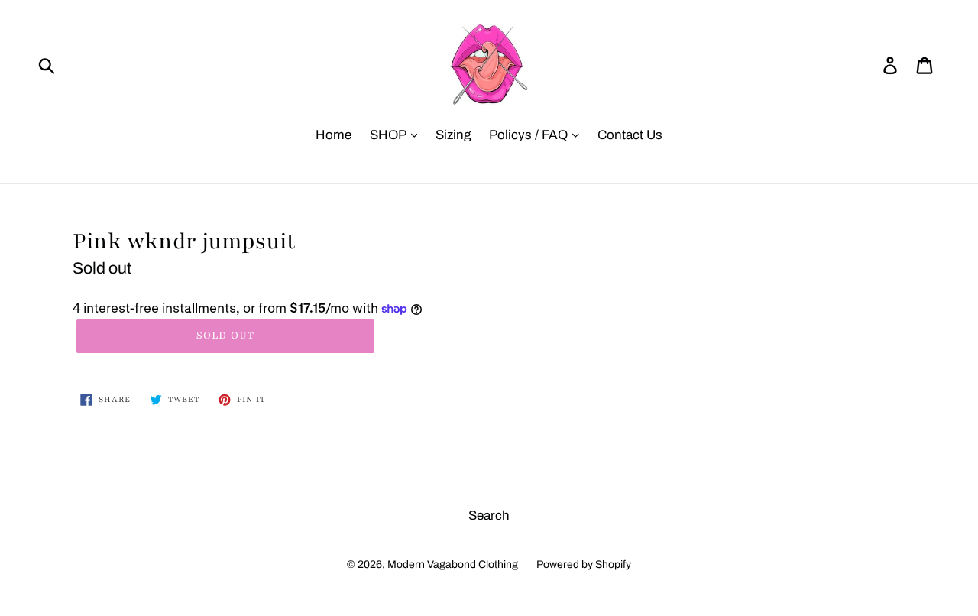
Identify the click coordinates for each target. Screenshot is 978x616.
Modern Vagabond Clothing (452, 564)
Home (333, 135)
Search (489, 515)
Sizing (453, 135)
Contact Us (629, 135)
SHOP (389, 135)
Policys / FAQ (530, 135)
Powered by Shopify (583, 564)
